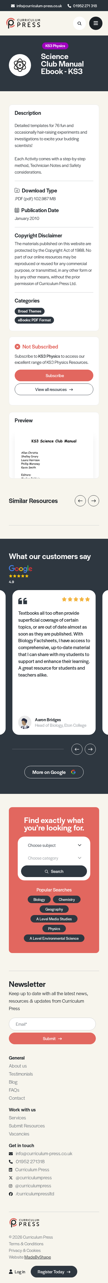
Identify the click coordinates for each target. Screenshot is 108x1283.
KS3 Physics (55, 45)
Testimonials (21, 1073)
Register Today (51, 1271)
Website (30, 1257)
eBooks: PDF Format (34, 319)
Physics (54, 928)
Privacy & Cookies (25, 1250)
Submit (49, 1038)
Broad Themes (29, 311)
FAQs (14, 1089)
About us (18, 1065)
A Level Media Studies (54, 918)
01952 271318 (30, 1161)
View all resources (51, 389)
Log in (20, 1271)
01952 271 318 (85, 5)
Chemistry (67, 899)
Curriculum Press (32, 1169)
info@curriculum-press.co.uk (39, 5)
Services (17, 1117)
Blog (13, 1081)
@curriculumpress (34, 1177)
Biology (39, 899)
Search (57, 871)
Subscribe (55, 375)
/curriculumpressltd (35, 1193)
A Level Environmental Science (54, 938)
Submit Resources (27, 1125)
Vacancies (19, 1133)
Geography (54, 909)
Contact (17, 1097)
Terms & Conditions (26, 1243)
